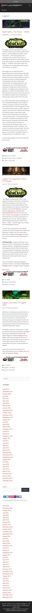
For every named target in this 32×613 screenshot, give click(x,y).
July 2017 (5, 441)
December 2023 (7, 415)
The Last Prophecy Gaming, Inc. (19, 603)
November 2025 (8, 391)
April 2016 (6, 469)
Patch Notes (12, 282)
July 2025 (5, 396)
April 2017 (6, 448)
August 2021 (7, 420)
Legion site (22, 351)
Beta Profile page (16, 234)
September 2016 (8, 457)
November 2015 (8, 481)
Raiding (6, 156)
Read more (5, 270)
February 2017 (7, 452)
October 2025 (7, 394)
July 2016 (5, 462)
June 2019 (6, 431)
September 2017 (8, 436)
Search (5, 487)
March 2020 (6, 427)
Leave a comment (9, 160)
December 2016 (7, 455)
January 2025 (7, 408)
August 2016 (7, 459)
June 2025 (6, 398)
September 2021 (8, 417)
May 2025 (6, 401)
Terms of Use (16, 605)
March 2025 (6, 405)
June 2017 (6, 443)
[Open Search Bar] (29, 5)
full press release (13, 353)
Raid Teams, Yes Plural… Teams (15, 31)
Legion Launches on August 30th (14, 303)
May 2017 (6, 445)
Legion (6, 158)
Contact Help (16, 607)
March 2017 (6, 450)
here (25, 138)
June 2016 (6, 464)
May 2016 (6, 466)
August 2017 (7, 438)
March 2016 (6, 471)
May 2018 (6, 434)
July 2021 (5, 422)
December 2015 (7, 478)
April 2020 (6, 424)
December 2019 (7, 429)
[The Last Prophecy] (12, 5)
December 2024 (7, 410)
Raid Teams (12, 158)
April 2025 (6, 403)
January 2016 (7, 476)
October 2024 (7, 412)
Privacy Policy (25, 605)
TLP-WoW (12, 156)
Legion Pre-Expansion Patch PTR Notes (14, 179)
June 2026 (6, 389)
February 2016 (7, 473)
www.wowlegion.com (20, 335)
